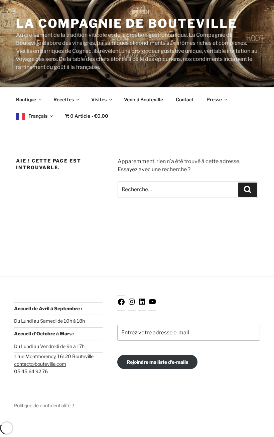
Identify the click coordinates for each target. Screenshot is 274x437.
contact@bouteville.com (40, 364)
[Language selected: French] (257, 431)
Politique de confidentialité (42, 405)
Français (37, 116)
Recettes (63, 99)
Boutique (26, 99)
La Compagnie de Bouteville (126, 23)
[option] (257, 431)
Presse (214, 99)
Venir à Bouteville (143, 99)
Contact (185, 99)
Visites (99, 99)
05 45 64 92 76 (31, 371)
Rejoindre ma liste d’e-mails (157, 362)
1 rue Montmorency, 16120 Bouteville (54, 356)
